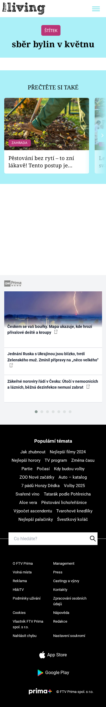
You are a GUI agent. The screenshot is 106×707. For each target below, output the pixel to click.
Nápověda (61, 613)
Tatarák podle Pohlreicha (67, 494)
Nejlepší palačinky (35, 519)
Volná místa (22, 572)
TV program (56, 460)
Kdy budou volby (69, 468)
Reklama (20, 581)
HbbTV (18, 589)
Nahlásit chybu (24, 636)
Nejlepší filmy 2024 (68, 451)
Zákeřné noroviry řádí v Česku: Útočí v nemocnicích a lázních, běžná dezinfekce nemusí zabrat (52, 384)
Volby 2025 (74, 485)
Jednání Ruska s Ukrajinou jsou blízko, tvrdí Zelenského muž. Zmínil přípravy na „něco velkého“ (53, 357)
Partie (27, 468)
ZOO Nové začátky (37, 477)
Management (63, 563)
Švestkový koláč (72, 519)
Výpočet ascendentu (33, 511)
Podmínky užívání (26, 598)
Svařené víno (28, 494)
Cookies (19, 613)
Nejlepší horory (26, 460)
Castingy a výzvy (66, 581)
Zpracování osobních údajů (69, 601)
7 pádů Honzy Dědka (40, 485)
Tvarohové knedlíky (74, 511)
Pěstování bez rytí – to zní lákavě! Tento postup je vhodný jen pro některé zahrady (41, 161)
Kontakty (60, 589)
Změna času (82, 460)
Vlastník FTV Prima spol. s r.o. (28, 624)
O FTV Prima (23, 563)
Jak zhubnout (33, 451)
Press (57, 572)
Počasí (43, 468)
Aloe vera (28, 502)
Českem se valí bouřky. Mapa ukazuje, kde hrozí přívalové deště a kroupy (49, 329)
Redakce (60, 621)
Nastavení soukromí (69, 636)
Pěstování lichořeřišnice (64, 502)
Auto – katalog (73, 477)
